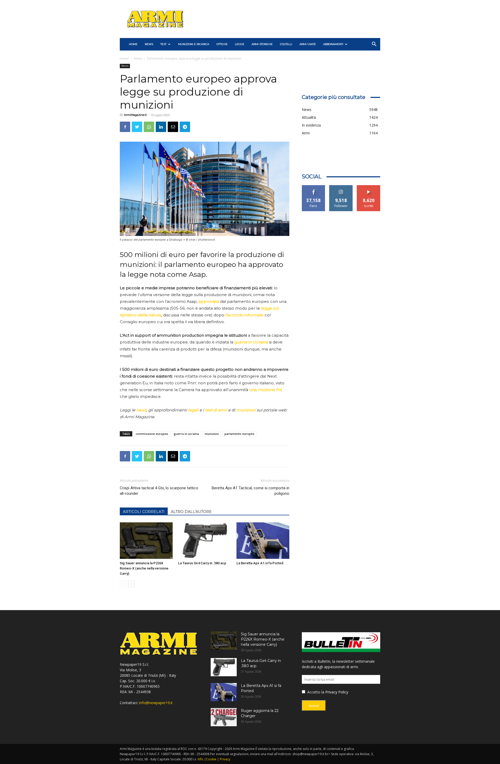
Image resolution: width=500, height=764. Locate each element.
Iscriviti (369, 187)
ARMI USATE (307, 44)
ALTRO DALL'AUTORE (191, 511)
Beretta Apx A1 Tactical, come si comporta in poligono (250, 491)
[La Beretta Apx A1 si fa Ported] (262, 540)
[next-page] (131, 584)
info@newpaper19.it (156, 702)
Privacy (225, 759)
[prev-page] (123, 584)
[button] (374, 44)
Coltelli (286, 44)
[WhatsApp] (149, 127)
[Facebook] (125, 127)
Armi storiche (262, 44)
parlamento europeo (239, 434)
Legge (239, 44)
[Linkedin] (161, 127)
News (149, 44)
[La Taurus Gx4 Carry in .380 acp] (204, 540)
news (141, 410)
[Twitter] (137, 127)
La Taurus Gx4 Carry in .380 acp (202, 563)
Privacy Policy (336, 692)
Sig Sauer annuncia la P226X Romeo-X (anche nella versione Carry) (144, 568)
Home (124, 58)
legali (193, 410)
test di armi (216, 410)
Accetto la (315, 692)
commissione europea (152, 434)
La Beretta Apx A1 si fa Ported (259, 563)
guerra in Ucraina (251, 342)
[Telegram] (185, 127)
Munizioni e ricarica (193, 44)
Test (163, 44)
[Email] (173, 127)
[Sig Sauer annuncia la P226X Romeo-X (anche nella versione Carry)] (146, 540)
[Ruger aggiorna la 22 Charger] (224, 717)
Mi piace (313, 187)
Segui (341, 187)
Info (200, 759)
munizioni (246, 410)
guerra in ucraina (186, 434)
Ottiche (222, 44)
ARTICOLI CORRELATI (144, 511)
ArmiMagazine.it (135, 115)
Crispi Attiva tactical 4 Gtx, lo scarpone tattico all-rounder (159, 491)
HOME (133, 44)
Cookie (211, 759)
